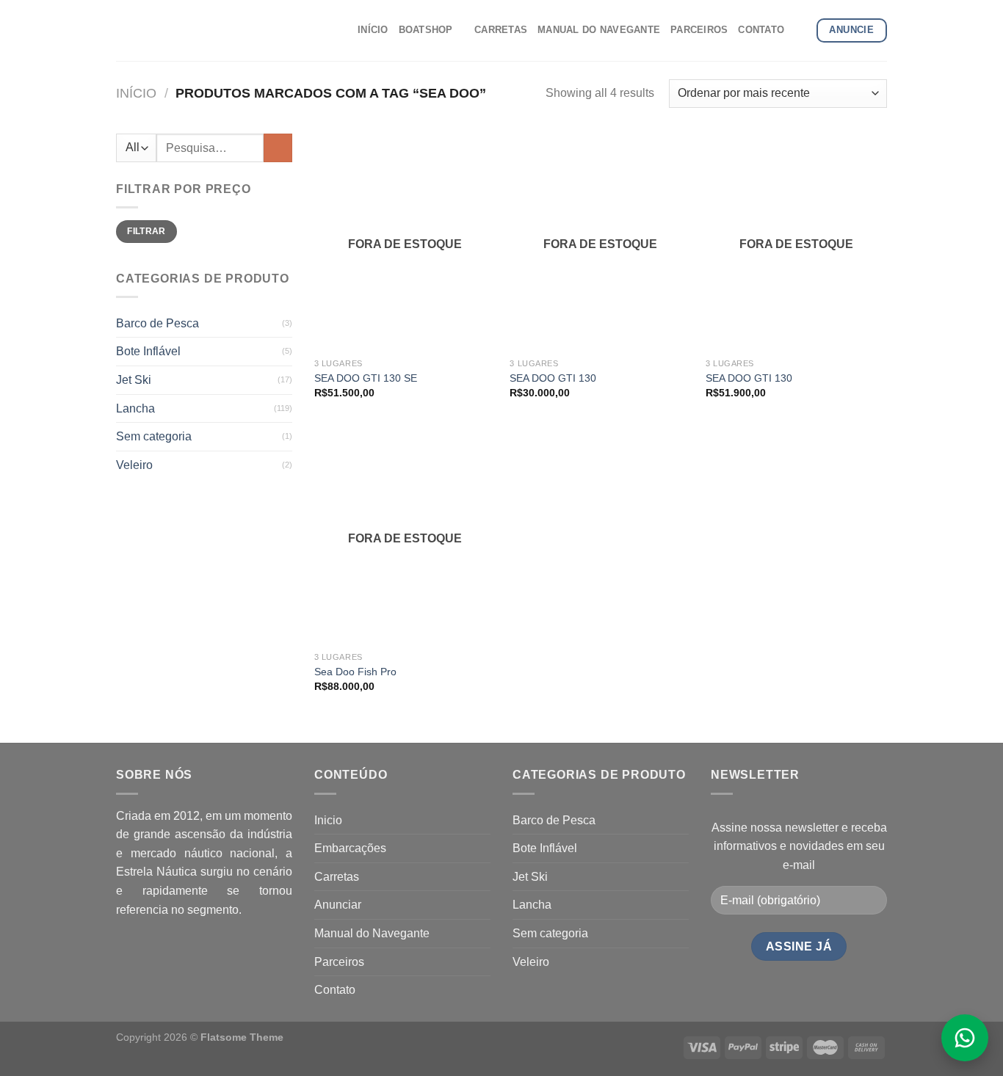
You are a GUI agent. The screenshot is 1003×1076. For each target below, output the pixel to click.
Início (136, 93)
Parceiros (339, 962)
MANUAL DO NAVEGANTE (598, 29)
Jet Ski (133, 380)
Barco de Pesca (157, 323)
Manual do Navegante (372, 933)
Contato (334, 990)
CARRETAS (500, 29)
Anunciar (337, 904)
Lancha (135, 408)
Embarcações (350, 848)
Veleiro (134, 465)
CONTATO (761, 29)
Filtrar (146, 231)
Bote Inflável (148, 351)
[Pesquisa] (799, 30)
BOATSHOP (426, 29)
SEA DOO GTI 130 (553, 378)
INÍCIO (373, 29)
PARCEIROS (699, 29)
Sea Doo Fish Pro (355, 671)
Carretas (336, 876)
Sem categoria (154, 436)
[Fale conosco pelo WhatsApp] (964, 1037)
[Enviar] (278, 148)
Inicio (328, 820)
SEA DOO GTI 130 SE (365, 378)
